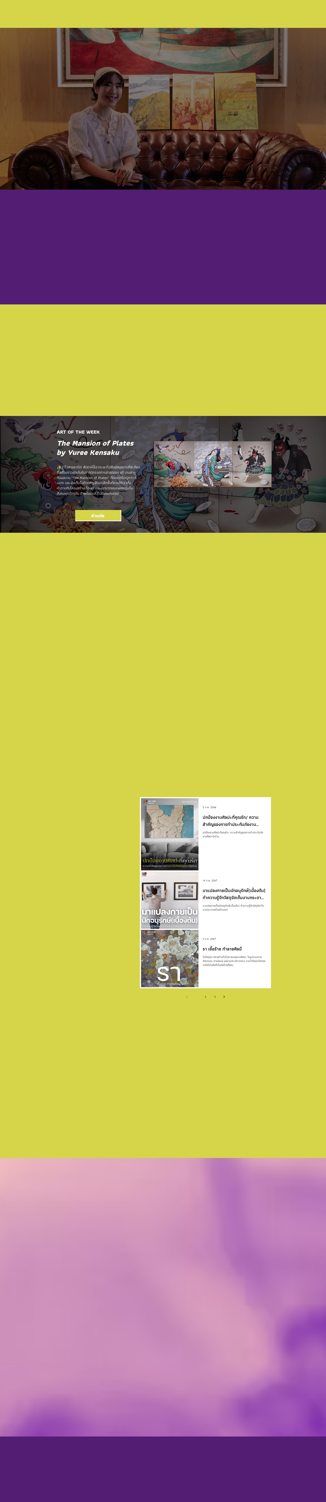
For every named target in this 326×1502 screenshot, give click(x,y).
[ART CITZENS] (68, 663)
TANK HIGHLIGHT (149, 383)
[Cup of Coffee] (163, 1183)
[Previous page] (177, 784)
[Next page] (233, 784)
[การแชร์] (252, 1194)
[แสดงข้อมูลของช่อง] (263, 1194)
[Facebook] (66, 1473)
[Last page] (243, 784)
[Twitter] (84, 1473)
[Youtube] (93, 1473)
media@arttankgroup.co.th (85, 1486)
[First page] (168, 784)
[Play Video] (94, 1343)
